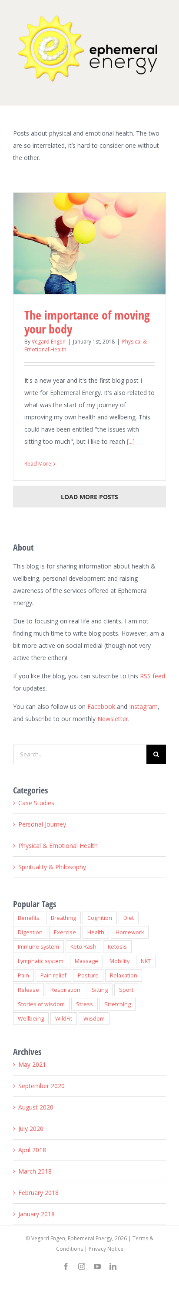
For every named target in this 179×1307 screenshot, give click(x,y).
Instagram (143, 706)
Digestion (30, 932)
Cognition (99, 918)
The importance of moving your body (87, 321)
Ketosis (117, 946)
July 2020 (30, 1128)
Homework (130, 932)
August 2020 (35, 1107)
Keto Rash (83, 946)
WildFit (63, 1018)
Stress (84, 1004)
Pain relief (53, 975)
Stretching (117, 1004)
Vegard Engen (49, 341)
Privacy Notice (106, 1249)
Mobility (119, 961)
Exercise (65, 932)
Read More (37, 463)
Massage (86, 961)
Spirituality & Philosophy (52, 867)
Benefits (29, 918)
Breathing (63, 918)
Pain (23, 975)
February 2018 (38, 1192)
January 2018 (36, 1214)
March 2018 (35, 1171)
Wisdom (94, 1018)
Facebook (101, 706)
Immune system (38, 946)
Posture (88, 975)
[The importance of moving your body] (89, 243)
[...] (131, 441)
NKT (146, 961)
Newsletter (112, 719)
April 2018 (32, 1150)
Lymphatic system (40, 961)
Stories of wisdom (41, 1004)
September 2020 (41, 1086)
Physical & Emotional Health (58, 845)
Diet (128, 918)
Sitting (100, 990)
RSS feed (152, 676)
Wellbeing (31, 1018)
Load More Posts (89, 497)
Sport (126, 990)
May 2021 (32, 1064)
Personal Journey (42, 824)
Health (95, 932)
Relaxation (123, 975)
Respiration (65, 990)
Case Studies (36, 803)
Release (28, 990)
